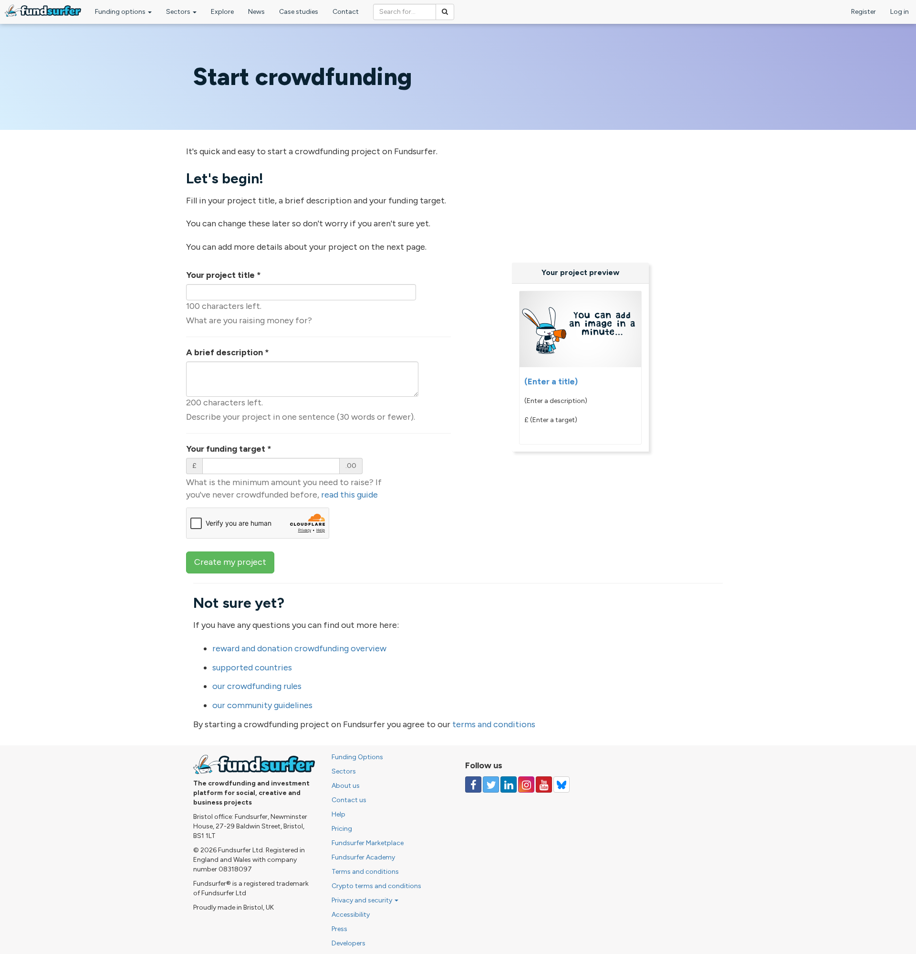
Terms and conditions (365, 872)
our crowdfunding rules (257, 686)
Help (338, 814)
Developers (348, 943)
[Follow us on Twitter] (491, 784)
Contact (346, 12)
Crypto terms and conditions (376, 886)
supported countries (252, 667)
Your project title (223, 275)
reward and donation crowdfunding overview (299, 648)
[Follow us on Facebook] (473, 784)
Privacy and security (363, 900)
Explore (222, 12)
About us (346, 786)
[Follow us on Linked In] (508, 784)
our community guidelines (262, 705)
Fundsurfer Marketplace (368, 843)
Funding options (121, 12)
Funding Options (357, 757)
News (256, 12)
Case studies (298, 12)
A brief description (227, 352)
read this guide (349, 494)
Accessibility (351, 915)
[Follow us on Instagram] (526, 784)
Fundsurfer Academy (363, 857)
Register (863, 12)
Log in (899, 12)
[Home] (43, 11)
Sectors (179, 12)
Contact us (349, 800)
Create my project (230, 562)
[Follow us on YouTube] (544, 784)
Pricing (342, 829)
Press (339, 929)
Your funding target (228, 449)
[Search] (445, 12)
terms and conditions (493, 724)
